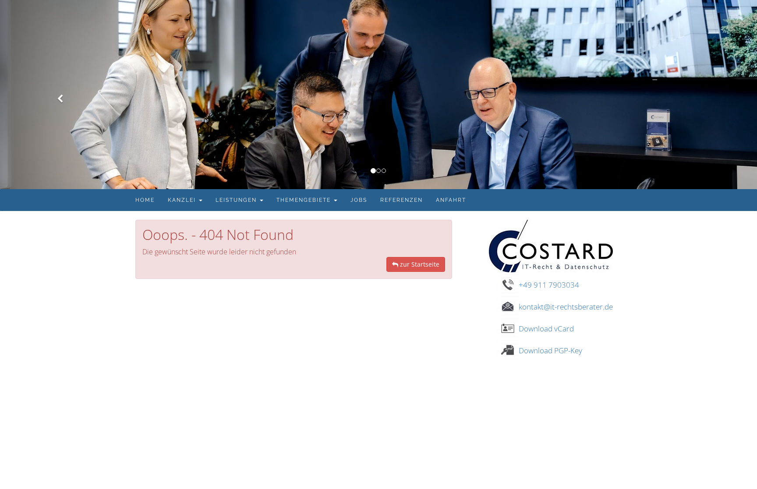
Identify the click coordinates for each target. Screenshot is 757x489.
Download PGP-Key (550, 350)
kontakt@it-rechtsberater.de (566, 307)
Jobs (358, 200)
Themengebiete (304, 200)
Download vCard (546, 329)
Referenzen (401, 200)
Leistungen (237, 200)
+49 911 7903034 (549, 285)
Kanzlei (183, 200)
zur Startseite (418, 264)
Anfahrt (451, 200)
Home (145, 200)
